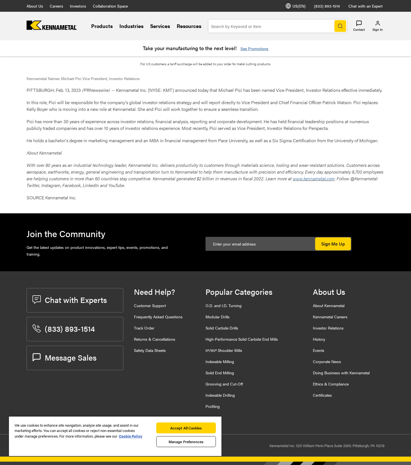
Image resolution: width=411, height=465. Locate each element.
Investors (78, 6)
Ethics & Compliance (331, 384)
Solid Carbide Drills (222, 328)
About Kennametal (328, 305)
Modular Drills (218, 316)
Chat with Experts (76, 299)
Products (102, 25)
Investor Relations (328, 328)
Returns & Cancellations (154, 339)
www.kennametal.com (314, 178)
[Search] (340, 26)
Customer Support (150, 305)
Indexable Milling (220, 361)
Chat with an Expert (365, 6)
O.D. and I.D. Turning (224, 305)
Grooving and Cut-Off (224, 384)
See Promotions (254, 48)
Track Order (144, 328)
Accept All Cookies (186, 428)
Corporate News (327, 361)
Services (160, 25)
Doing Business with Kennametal (341, 372)
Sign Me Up (333, 243)
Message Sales (70, 357)
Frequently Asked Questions (158, 316)
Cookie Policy (130, 436)
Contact (359, 29)
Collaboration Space (110, 6)
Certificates (322, 395)
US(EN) (299, 6)
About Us (35, 6)
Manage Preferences (186, 441)
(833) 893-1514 (327, 6)
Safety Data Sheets (150, 350)
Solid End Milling (220, 372)
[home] (52, 28)
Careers (56, 6)
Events (318, 350)
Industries (131, 25)
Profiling (213, 406)
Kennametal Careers (330, 316)
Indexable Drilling (220, 395)
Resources (189, 25)
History (319, 339)
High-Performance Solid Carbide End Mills (242, 339)
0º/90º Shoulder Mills (224, 350)
